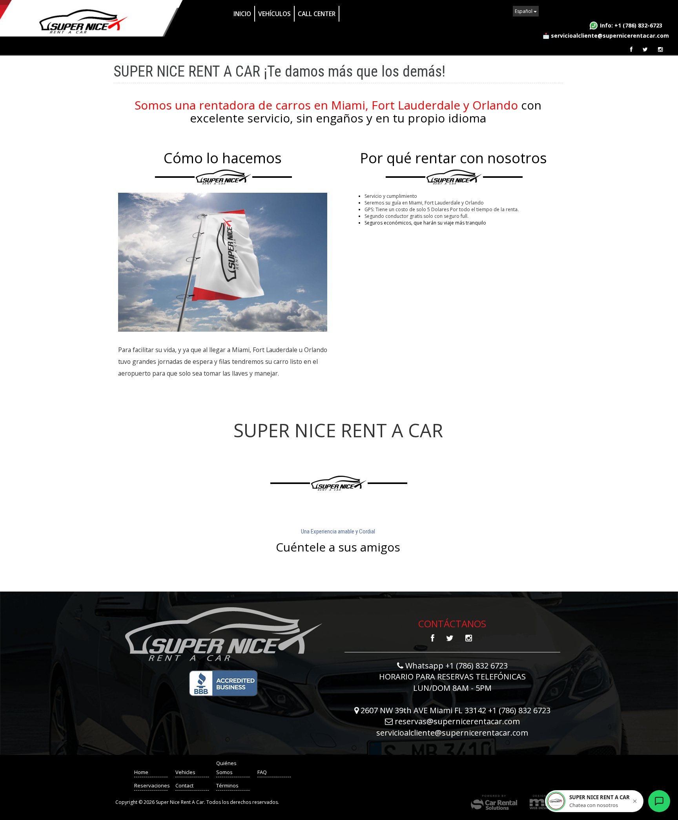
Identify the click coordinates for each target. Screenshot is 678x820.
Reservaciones (152, 785)
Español (524, 11)
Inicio (242, 13)
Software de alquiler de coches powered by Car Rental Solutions (494, 802)
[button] (594, 801)
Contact (184, 785)
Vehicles (185, 772)
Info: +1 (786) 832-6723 (631, 25)
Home (141, 772)
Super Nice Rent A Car (92, 18)
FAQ (262, 772)
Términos (227, 785)
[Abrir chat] (659, 801)
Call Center (316, 13)
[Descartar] (635, 801)
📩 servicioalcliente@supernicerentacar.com (606, 35)
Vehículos (274, 13)
